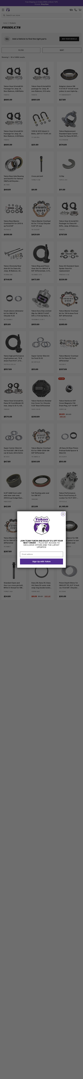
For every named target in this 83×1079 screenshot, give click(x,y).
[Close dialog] (63, 514)
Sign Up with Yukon (41, 561)
